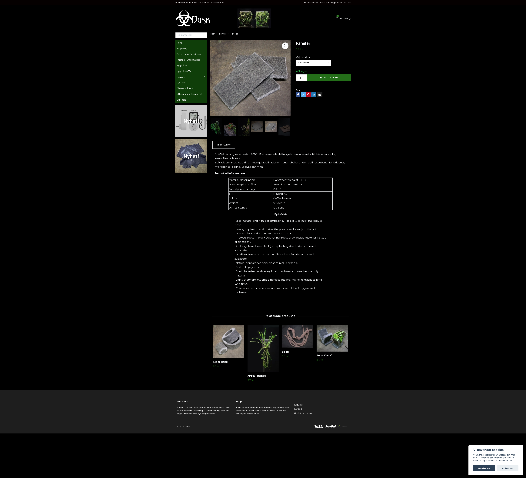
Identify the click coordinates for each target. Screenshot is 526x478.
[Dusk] (192, 18)
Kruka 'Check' (324, 355)
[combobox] (313, 63)
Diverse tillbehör (185, 88)
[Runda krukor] (228, 341)
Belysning (181, 48)
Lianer (285, 351)
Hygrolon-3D (183, 71)
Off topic (181, 100)
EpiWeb (180, 77)
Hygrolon (181, 65)
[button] (347, 349)
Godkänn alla (484, 468)
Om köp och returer (303, 413)
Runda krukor (220, 361)
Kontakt (298, 409)
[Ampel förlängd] (263, 348)
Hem (179, 43)
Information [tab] (223, 145)
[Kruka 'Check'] (332, 338)
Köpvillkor (298, 405)
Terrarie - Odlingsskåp (188, 60)
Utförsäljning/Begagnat (189, 94)
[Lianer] (297, 336)
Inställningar (507, 468)
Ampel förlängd (257, 375)
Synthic (180, 82)
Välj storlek (303, 57)
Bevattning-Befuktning (189, 54)
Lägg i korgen (330, 78)
